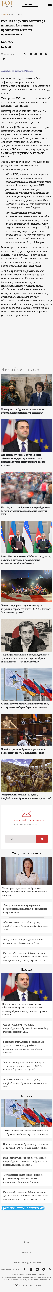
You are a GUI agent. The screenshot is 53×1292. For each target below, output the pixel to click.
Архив (5, 14)
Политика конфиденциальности (26, 1263)
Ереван (6, 46)
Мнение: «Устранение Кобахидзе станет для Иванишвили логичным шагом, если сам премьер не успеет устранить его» (25, 957)
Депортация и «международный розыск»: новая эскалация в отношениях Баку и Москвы (25, 909)
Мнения (26, 1096)
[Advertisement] (26, 341)
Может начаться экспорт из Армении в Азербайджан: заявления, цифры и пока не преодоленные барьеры (25, 1161)
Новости (26, 970)
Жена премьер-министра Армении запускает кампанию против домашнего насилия (24, 892)
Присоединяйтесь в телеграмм (22, 1208)
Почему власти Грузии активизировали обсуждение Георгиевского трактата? (22, 411)
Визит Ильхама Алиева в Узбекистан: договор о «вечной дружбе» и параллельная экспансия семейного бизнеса (26, 560)
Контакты (26, 1252)
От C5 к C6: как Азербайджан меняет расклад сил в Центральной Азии (23, 941)
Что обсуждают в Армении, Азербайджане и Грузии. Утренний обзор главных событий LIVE (25, 511)
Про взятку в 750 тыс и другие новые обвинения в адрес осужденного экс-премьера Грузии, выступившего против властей (23, 460)
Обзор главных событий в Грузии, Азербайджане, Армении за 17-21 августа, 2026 (26, 796)
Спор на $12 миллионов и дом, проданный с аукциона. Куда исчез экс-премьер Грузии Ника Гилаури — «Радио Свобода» (25, 658)
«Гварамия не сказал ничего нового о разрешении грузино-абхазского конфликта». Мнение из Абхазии (23, 1179)
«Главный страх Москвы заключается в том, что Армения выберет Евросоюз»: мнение (25, 705)
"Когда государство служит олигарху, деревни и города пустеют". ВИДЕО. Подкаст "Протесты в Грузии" (26, 609)
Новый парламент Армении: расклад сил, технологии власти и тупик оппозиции (24, 751)
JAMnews (7, 41)
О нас (26, 1242)
